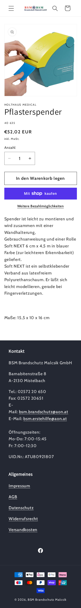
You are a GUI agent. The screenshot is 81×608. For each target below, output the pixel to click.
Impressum (19, 485)
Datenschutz (21, 507)
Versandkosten (23, 529)
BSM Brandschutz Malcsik (47, 600)
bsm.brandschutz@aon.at (43, 411)
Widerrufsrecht (23, 518)
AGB (13, 496)
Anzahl (10, 147)
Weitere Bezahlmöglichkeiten (40, 206)
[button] (11, 8)
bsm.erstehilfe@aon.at (45, 418)
